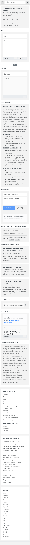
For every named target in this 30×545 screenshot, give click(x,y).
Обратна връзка (8, 408)
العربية (4, 523)
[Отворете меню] (27, 2)
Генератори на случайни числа (12, 462)
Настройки (6, 413)
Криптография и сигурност (11, 444)
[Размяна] (15, 65)
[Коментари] (12, 19)
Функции (5, 404)
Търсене (5, 397)
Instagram (6, 428)
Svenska (5, 511)
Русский (5, 504)
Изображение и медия (9, 455)
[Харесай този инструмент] (4, 19)
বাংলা (4, 534)
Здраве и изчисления (9, 464)
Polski (4, 518)
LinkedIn (5, 430)
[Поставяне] (20, 58)
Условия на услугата (9, 415)
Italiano (5, 500)
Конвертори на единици (10, 450)
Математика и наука (9, 477)
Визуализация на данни (10, 480)
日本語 (5, 532)
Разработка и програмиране (11, 453)
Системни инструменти (10, 460)
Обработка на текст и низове (11, 441)
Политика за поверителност (11, 417)
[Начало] (2, 2)
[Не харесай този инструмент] (7, 19)
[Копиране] (24, 58)
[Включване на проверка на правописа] (15, 58)
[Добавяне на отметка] (17, 19)
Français (5, 495)
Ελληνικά (5, 529)
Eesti (4, 513)
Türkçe (5, 527)
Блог (4, 399)
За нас (5, 401)
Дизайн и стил (7, 475)
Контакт (5, 410)
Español (5, 507)
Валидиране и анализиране (11, 457)
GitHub (5, 426)
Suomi (5, 516)
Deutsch (5, 497)
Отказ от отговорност (9, 420)
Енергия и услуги (8, 482)
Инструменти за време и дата (11, 448)
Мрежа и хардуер (8, 471)
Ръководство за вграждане (11, 406)
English (5, 493)
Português (6, 509)
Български (6, 536)
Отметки (5, 394)
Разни (5, 473)
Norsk (5, 502)
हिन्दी (4, 520)
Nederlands (6, 525)
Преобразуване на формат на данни (13, 446)
